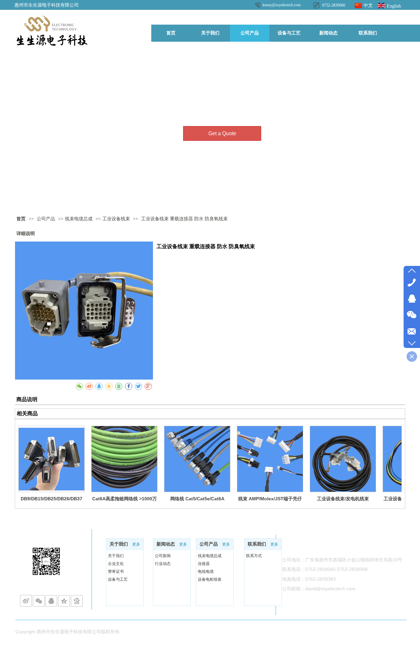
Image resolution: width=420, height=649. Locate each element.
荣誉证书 (116, 571)
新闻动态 (166, 544)
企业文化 (116, 563)
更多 (136, 544)
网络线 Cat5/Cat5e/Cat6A (197, 498)
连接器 (204, 563)
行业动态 (163, 563)
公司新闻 (163, 555)
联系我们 (257, 544)
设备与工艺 (118, 579)
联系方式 (254, 555)
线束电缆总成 (79, 218)
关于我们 (119, 544)
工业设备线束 (116, 218)
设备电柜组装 (209, 579)
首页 (21, 218)
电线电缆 (206, 571)
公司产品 (46, 218)
